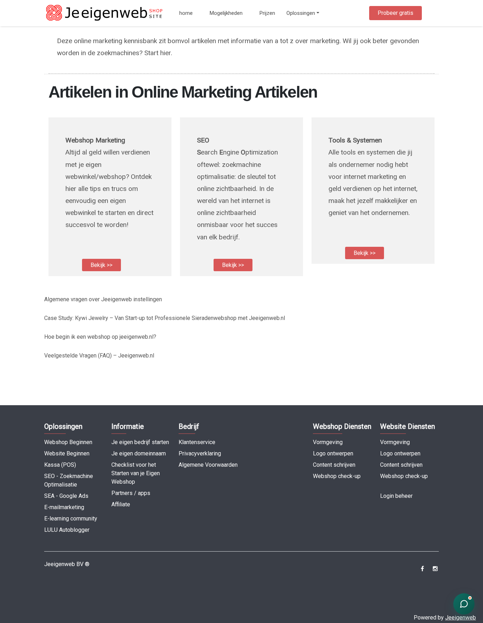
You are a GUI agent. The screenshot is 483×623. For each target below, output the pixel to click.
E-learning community (70, 518)
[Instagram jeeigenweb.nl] (435, 568)
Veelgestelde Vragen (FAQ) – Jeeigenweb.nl (99, 355)
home (186, 13)
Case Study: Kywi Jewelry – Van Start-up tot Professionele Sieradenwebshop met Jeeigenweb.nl (164, 318)
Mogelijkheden (226, 13)
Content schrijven (334, 464)
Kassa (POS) (60, 464)
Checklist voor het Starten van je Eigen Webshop (135, 473)
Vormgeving (328, 442)
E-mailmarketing (64, 507)
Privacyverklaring (200, 453)
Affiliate (120, 504)
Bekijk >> (101, 265)
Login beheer (396, 496)
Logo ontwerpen (333, 453)
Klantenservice (197, 442)
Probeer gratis (395, 13)
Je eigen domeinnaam (138, 453)
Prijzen (267, 13)
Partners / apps (130, 493)
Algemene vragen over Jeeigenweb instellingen (103, 299)
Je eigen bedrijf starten (140, 442)
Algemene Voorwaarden (208, 464)
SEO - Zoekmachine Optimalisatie (68, 480)
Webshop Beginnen (68, 442)
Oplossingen (300, 13)
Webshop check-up (337, 476)
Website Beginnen (66, 453)
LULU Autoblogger (66, 529)
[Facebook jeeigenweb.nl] (422, 568)
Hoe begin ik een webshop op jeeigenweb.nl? (100, 336)
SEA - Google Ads (66, 496)
